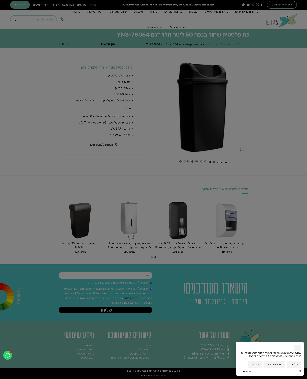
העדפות (255, 364)
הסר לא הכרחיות (274, 364)
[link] (300, 371)
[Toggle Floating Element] (7, 355)
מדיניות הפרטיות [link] (245, 371)
